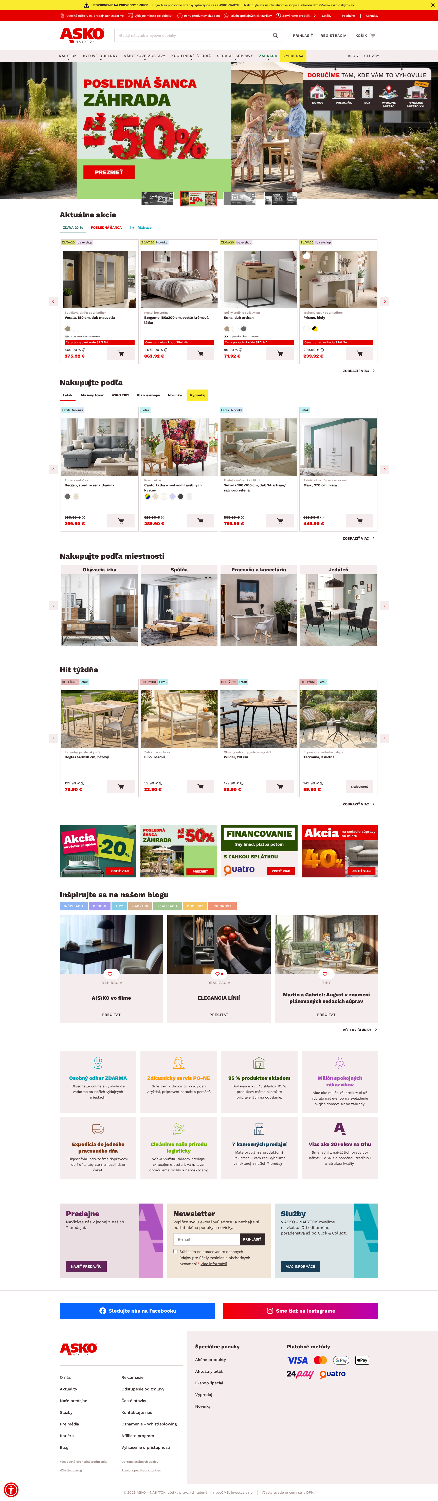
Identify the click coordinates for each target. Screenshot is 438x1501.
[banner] (98, 851)
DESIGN (99, 906)
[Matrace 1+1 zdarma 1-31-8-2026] (219, 130)
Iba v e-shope (148, 395)
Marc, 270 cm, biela (324, 483)
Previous (53, 301)
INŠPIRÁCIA (74, 906)
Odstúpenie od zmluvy (142, 1389)
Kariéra (67, 1435)
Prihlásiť (303, 35)
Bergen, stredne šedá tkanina (89, 483)
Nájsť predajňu (86, 1266)
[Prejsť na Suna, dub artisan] (259, 279)
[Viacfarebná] (147, 496)
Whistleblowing (71, 1470)
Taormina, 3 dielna (324, 754)
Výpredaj (197, 395)
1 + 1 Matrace (141, 227)
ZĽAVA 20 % (73, 227)
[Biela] (76, 329)
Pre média (69, 1424)
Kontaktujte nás (136, 1412)
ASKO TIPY (120, 395)
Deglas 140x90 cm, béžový (87, 754)
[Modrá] (172, 496)
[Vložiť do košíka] (121, 353)
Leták (67, 395)
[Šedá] (244, 329)
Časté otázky (133, 1400)
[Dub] (68, 329)
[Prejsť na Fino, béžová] (179, 719)
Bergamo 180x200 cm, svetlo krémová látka (176, 318)
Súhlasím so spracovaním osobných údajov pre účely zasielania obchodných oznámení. (214, 1257)
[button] (11, 1490)
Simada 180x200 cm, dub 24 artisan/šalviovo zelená (255, 485)
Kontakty (372, 15)
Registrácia (333, 35)
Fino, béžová (157, 754)
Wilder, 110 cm (247, 754)
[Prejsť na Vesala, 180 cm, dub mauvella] (99, 279)
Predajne (348, 15)
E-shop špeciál (209, 1383)
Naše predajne (73, 1400)
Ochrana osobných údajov (139, 1461)
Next (384, 301)
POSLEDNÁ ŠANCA (106, 227)
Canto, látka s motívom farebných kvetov (173, 485)
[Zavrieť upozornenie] (433, 5)
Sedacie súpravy (235, 56)
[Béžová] (76, 496)
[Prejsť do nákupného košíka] (365, 35)
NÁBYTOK (140, 906)
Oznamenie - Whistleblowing (149, 1424)
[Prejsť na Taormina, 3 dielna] (338, 719)
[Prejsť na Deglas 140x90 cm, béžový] (99, 719)
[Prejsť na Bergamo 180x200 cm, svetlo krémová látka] (179, 279)
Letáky (327, 15)
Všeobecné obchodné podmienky (83, 1461)
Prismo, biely (322, 315)
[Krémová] (164, 496)
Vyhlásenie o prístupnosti (145, 1447)
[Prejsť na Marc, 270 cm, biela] (338, 447)
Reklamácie (132, 1377)
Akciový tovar (92, 395)
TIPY (119, 906)
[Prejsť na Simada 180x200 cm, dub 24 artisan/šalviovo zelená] (259, 447)
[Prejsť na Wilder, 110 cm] (259, 719)
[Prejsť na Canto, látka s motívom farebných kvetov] (179, 447)
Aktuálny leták (209, 1371)
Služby (371, 56)
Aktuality (68, 1389)
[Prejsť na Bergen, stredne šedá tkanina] (99, 447)
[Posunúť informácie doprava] (311, 15)
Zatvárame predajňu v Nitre (302, 15)
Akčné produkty (210, 1359)
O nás (65, 1377)
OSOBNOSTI (222, 906)
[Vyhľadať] (276, 35)
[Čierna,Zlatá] (315, 329)
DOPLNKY (195, 906)
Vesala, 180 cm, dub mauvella (90, 315)
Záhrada (268, 56)
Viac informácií (213, 1264)
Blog (353, 56)
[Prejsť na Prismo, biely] (338, 279)
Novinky (175, 395)
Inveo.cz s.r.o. (242, 1492)
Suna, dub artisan (242, 315)
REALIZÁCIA (167, 906)
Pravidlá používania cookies (140, 1470)
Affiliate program (137, 1435)
